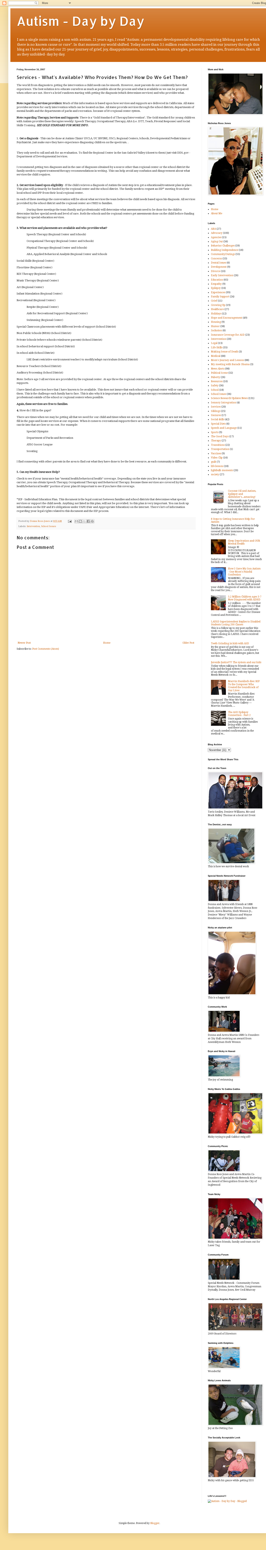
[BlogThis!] (80, 521)
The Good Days (220, 436)
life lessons (217, 466)
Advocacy (216, 233)
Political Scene (219, 372)
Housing (216, 321)
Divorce (215, 271)
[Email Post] (69, 521)
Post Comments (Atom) (45, 648)
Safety (214, 385)
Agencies (216, 237)
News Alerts (217, 368)
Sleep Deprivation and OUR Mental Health (244, 542)
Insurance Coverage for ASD (228, 334)
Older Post (188, 642)
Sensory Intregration (223, 402)
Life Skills (216, 347)
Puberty (215, 377)
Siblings (215, 411)
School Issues (48, 526)
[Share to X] (84, 521)
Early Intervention (222, 275)
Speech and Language (224, 427)
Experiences (218, 292)
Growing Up (218, 305)
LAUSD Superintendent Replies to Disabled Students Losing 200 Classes (235, 623)
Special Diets (218, 423)
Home (106, 642)
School (215, 389)
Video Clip (217, 457)
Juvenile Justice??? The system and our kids (236, 662)
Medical (215, 356)
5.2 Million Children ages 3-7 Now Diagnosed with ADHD (244, 598)
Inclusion (216, 330)
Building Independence (224, 250)
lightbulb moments (222, 470)
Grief (214, 300)
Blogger (154, 1523)
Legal (214, 343)
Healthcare (217, 309)
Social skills (217, 419)
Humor (215, 326)
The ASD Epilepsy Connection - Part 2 (239, 714)
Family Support (220, 296)
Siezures (216, 415)
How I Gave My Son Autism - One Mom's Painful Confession (244, 571)
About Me (216, 213)
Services (216, 406)
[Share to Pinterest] (92, 521)
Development (219, 266)
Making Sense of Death (224, 351)
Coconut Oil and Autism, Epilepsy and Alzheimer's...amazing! (242, 493)
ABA (213, 228)
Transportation (220, 449)
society (215, 474)
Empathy (216, 283)
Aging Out (217, 241)
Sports (214, 432)
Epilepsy (216, 288)
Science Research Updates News (229, 398)
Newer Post (24, 642)
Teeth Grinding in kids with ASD (230, 643)
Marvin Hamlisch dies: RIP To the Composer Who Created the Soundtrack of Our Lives (244, 686)
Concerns (216, 258)
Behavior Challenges (223, 245)
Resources (217, 381)
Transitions (218, 445)
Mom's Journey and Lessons (227, 360)
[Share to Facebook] (88, 521)
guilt (213, 461)
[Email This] (76, 521)
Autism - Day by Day (80, 21)
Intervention (33, 526)
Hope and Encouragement (226, 317)
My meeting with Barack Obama (230, 364)
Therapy (216, 440)
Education (217, 279)
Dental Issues (218, 262)
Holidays (216, 313)
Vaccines (216, 453)
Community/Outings (223, 254)
